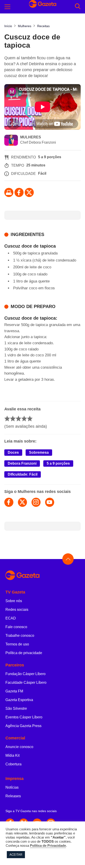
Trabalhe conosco (19, 635)
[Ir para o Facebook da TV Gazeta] (19, 192)
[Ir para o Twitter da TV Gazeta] (29, 192)
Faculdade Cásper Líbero (25, 682)
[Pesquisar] (77, 6)
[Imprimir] (8, 192)
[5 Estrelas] (30, 418)
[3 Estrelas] (18, 418)
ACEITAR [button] (16, 854)
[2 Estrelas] (13, 418)
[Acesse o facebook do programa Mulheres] (8, 502)
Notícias (12, 787)
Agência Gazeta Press (23, 726)
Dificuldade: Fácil (22, 474)
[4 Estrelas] (24, 418)
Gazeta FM (14, 691)
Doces (13, 452)
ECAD (10, 618)
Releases (13, 796)
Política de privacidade (23, 653)
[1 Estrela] (7, 418)
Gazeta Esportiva (19, 700)
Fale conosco (16, 627)
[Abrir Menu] (7, 7)
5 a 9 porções (58, 463)
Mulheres (30, 137)
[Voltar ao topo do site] (68, 559)
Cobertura (13, 764)
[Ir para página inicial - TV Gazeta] (42, 575)
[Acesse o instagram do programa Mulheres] (36, 502)
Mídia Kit (12, 755)
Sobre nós (13, 601)
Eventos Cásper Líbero (23, 717)
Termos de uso (17, 644)
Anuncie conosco (19, 747)
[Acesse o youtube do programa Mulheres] (49, 502)
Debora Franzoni (22, 463)
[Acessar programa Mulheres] (11, 141)
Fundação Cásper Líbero (25, 674)
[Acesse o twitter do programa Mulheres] (22, 502)
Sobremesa (39, 452)
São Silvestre (16, 708)
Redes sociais (16, 609)
